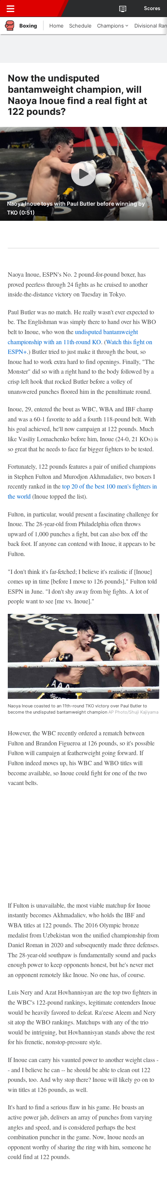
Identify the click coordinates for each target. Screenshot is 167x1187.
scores (152, 8)
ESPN (41, 8)
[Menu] (10, 8)
